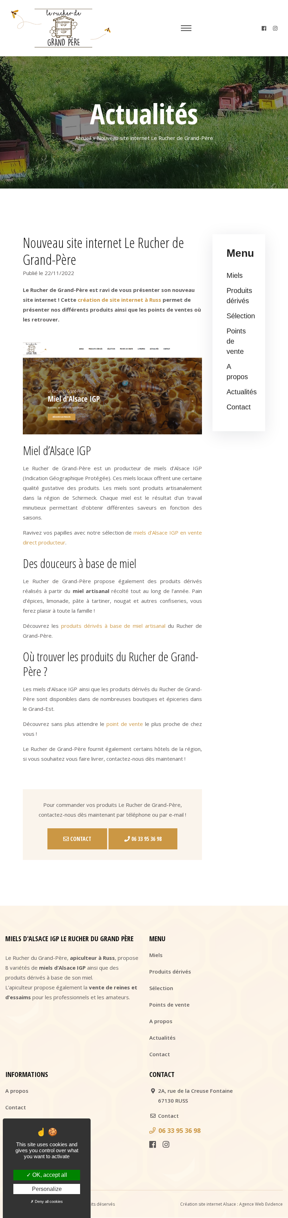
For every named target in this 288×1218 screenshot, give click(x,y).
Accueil (83, 137)
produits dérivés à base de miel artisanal (113, 625)
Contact (80, 839)
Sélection (241, 316)
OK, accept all (49, 1175)
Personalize (47, 1189)
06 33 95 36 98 (179, 1130)
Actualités (242, 392)
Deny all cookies (48, 1201)
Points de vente (169, 1004)
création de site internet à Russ (119, 299)
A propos (160, 1021)
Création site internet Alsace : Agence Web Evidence (231, 1204)
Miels (235, 275)
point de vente (124, 723)
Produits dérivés (170, 971)
